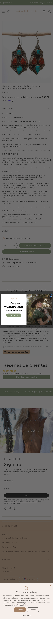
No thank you (14, 320)
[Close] (50, 585)
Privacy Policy (22, 605)
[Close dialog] (51, 295)
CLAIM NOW (14, 315)
